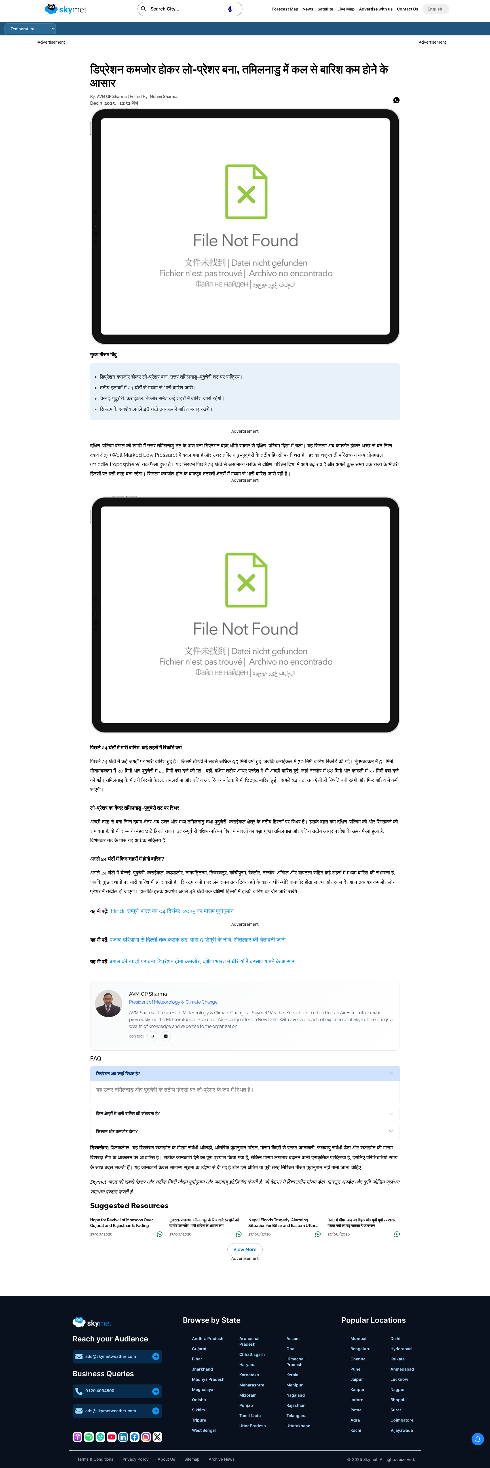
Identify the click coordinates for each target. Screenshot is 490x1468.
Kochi (355, 1430)
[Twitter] (157, 1437)
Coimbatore (401, 1420)
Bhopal (397, 1399)
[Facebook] (134, 1437)
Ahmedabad (402, 1369)
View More (245, 1249)
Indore (356, 1399)
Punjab (246, 1405)
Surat (395, 1409)
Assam (293, 1338)
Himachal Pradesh (295, 1361)
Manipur (294, 1384)
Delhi (395, 1338)
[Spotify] (89, 1437)
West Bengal (204, 1430)
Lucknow (399, 1379)
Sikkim (198, 1409)
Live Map (346, 9)
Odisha (199, 1399)
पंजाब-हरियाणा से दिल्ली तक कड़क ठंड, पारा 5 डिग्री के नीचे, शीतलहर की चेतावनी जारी (197, 939)
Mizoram (248, 1395)
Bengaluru (360, 1348)
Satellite (325, 9)
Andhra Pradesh (207, 1338)
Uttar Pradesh (252, 1425)
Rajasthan (296, 1405)
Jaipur (356, 1379)
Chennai (358, 1358)
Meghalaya (202, 1389)
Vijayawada (401, 1430)
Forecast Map (285, 9)
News (308, 9)
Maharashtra (251, 1384)
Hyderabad (401, 1348)
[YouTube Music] (112, 1437)
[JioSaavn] (100, 1437)
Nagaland (295, 1395)
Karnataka (249, 1374)
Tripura (199, 1420)
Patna (356, 1409)
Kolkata (397, 1358)
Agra (355, 1420)
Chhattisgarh (252, 1354)
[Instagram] (146, 1437)
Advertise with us (376, 9)
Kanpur (357, 1389)
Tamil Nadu (250, 1415)
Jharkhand (202, 1369)
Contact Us (407, 9)
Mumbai (358, 1338)
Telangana (296, 1415)
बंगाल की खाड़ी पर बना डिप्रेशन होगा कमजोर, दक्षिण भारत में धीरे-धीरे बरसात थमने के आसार (201, 961)
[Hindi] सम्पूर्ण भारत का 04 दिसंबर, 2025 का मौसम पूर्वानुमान (171, 911)
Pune (355, 1369)
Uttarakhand (298, 1425)
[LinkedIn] (123, 1437)
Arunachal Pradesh (249, 1341)
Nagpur (397, 1389)
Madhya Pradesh (208, 1379)
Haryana (247, 1364)
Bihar (197, 1358)
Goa (290, 1348)
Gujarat (199, 1348)
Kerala (292, 1374)
